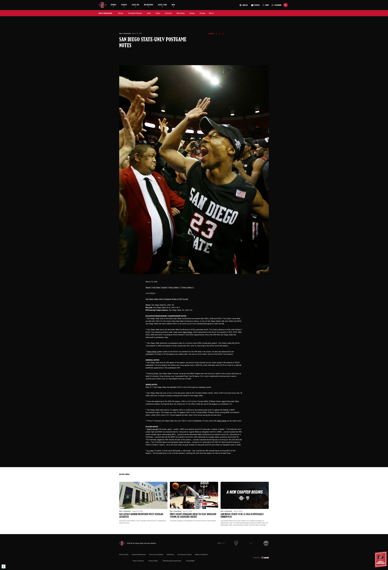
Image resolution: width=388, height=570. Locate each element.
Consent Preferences (139, 554)
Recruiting (148, 5)
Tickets (124, 5)
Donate (203, 13)
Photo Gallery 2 (188, 287)
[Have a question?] (381, 559)
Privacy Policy (124, 554)
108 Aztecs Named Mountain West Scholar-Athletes (141, 515)
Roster (120, 13)
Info (173, 5)
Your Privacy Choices (185, 554)
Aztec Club (162, 5)
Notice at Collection (201, 554)
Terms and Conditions (156, 554)
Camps (192, 13)
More (211, 13)
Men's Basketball (125, 33)
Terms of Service (138, 561)
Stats (149, 13)
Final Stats (156, 287)
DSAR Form (170, 554)
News (158, 13)
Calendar (277, 5)
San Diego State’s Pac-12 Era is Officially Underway (242, 515)
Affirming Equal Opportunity (172, 561)
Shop (265, 6)
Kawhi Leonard (153, 429)
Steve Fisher (187, 332)
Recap (148, 287)
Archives (168, 13)
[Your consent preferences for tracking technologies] (3, 566)
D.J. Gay (150, 451)
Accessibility (190, 561)
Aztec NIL (135, 5)
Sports (113, 5)
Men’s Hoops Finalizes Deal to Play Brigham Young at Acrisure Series (193, 515)
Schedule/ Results (135, 13)
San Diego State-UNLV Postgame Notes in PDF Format (167, 299)
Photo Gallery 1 (174, 287)
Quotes (164, 287)
